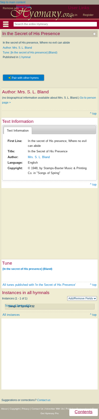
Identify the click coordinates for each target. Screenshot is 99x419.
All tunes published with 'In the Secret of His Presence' (39, 284)
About (4, 408)
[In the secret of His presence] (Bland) (27, 269)
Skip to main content (12, 2)
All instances (11, 314)
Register (88, 15)
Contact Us (37, 408)
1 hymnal (25, 57)
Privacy (25, 408)
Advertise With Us (54, 408)
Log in (73, 15)
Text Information (18, 130)
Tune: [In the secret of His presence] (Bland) (30, 52)
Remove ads (11, 8)
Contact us (43, 400)
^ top (93, 113)
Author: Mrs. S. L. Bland (17, 47)
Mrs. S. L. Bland (39, 157)
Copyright (15, 408)
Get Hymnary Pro (50, 413)
